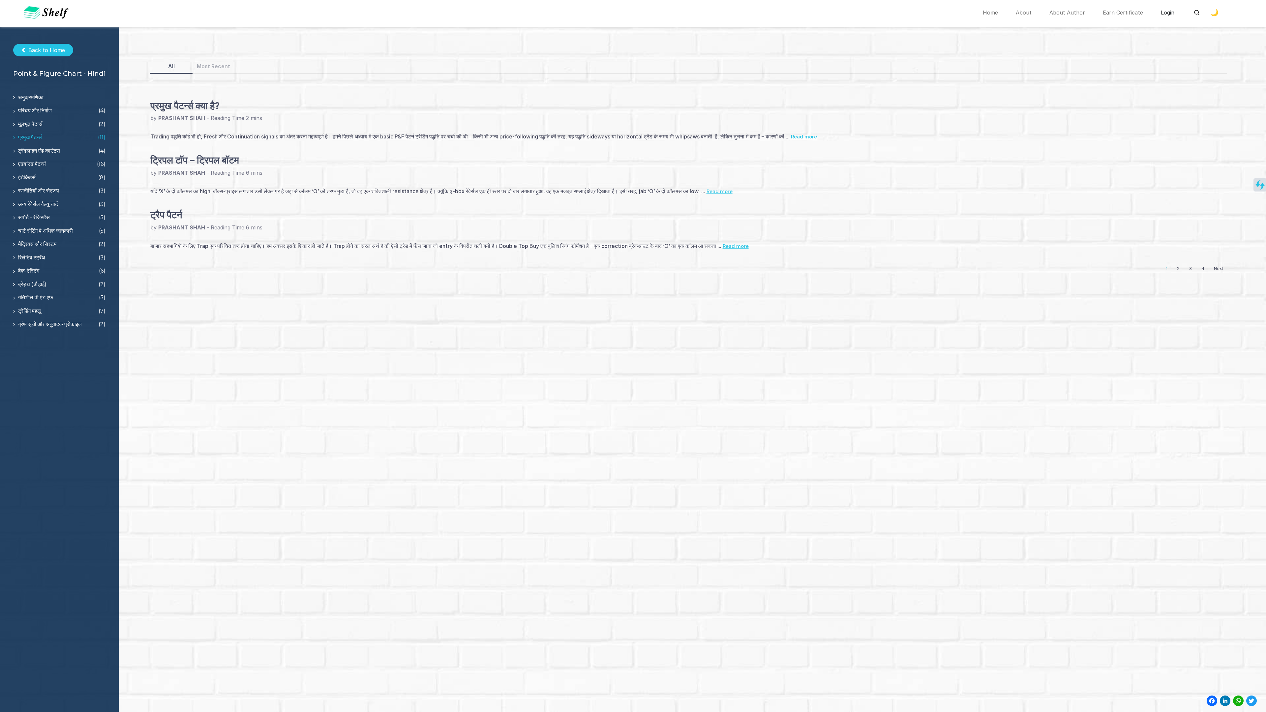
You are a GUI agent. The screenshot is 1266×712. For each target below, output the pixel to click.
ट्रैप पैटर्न (166, 215)
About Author (1067, 12)
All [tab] (171, 66)
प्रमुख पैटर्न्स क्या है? (185, 105)
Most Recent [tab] (213, 66)
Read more (804, 137)
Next (1218, 268)
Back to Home (46, 50)
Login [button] (1167, 12)
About (1024, 12)
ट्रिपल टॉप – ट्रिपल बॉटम (194, 160)
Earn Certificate (1123, 12)
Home (990, 12)
